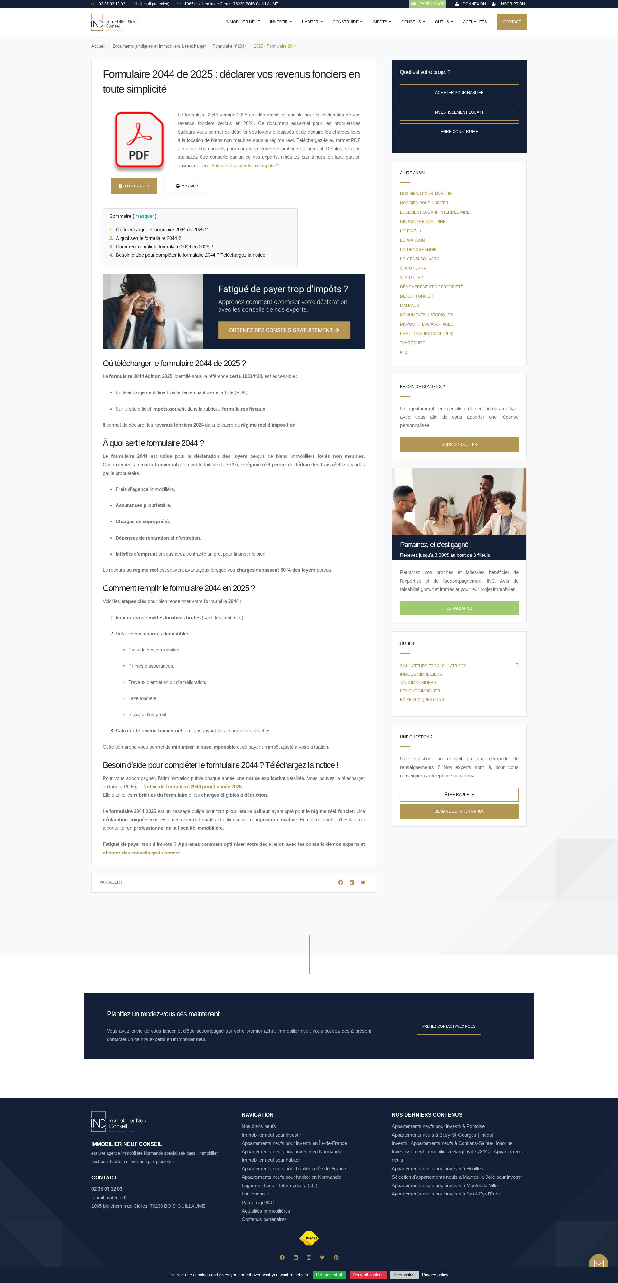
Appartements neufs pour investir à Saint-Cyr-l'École (447, 1193)
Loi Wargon (412, 240)
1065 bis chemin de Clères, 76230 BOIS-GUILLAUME (148, 1206)
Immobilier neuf (243, 22)
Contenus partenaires (264, 1219)
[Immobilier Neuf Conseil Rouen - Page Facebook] (282, 1257)
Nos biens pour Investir (426, 193)
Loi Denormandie (418, 249)
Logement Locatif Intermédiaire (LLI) (279, 1185)
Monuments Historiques (426, 315)
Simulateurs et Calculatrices (433, 666)
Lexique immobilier (420, 691)
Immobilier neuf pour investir (271, 1135)
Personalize (405, 1274)
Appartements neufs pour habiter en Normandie (291, 1177)
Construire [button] (346, 22)
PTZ (403, 352)
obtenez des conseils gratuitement (141, 852)
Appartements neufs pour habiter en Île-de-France (294, 1168)
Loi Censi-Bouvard (419, 259)
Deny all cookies (368, 1274)
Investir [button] (279, 22)
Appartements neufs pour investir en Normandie (292, 1151)
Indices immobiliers (421, 674)
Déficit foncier (416, 296)
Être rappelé (459, 794)
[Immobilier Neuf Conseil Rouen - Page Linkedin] (296, 1257)
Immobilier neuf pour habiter (271, 1160)
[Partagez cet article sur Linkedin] (352, 882)
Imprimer (189, 186)
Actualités (475, 22)
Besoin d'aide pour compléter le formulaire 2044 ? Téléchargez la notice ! (192, 255)
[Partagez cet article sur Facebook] (341, 882)
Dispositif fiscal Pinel (424, 221)
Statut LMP (411, 277)
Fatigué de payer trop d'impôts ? (245, 165)
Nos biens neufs (259, 1126)
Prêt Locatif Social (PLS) (426, 333)
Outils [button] (442, 22)
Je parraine (459, 608)
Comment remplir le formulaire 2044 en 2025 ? (164, 246)
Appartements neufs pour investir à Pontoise (438, 1126)
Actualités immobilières (266, 1211)
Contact (512, 22)
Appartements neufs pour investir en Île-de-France (294, 1143)
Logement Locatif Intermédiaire (435, 212)
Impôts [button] (380, 22)
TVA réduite (412, 343)
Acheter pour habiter (459, 92)
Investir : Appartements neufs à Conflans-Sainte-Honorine (452, 1143)
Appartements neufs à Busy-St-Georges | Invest (442, 1135)
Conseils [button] (411, 22)
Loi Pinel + (411, 231)
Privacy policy (435, 1274)
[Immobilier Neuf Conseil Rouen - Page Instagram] (309, 1257)
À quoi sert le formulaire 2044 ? (148, 238)
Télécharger (135, 186)
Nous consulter (459, 444)
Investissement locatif (459, 112)
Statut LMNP (413, 268)
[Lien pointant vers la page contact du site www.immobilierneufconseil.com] (598, 1263)
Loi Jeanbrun (255, 1193)
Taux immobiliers (418, 682)
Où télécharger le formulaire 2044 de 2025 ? (162, 229)
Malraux (409, 305)
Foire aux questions (422, 699)
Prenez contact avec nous (448, 1026)
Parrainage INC (258, 1202)
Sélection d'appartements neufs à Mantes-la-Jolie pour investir (457, 1177)
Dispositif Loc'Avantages (426, 324)
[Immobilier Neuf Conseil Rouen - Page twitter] (322, 1257)
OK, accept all (329, 1274)
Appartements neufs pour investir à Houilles (437, 1168)
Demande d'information (459, 811)
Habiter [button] (311, 22)
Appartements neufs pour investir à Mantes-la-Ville (445, 1185)
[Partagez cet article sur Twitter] (363, 882)
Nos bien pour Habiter (424, 203)
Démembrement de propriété (431, 287)
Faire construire (459, 131)
